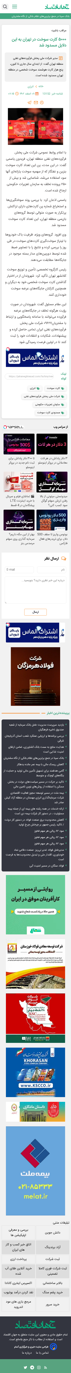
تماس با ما (42, 1352)
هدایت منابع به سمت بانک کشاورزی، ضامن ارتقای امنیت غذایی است (36, 749)
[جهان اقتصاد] (57, 6)
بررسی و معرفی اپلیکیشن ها (18, 1232)
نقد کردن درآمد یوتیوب (18, 1292)
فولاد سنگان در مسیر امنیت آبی (46, 866)
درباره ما (27, 1352)
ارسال (35, 612)
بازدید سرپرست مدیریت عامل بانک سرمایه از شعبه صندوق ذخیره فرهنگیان (36, 727)
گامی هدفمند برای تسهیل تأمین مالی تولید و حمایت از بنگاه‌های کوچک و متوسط (34, 773)
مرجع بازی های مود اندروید (18, 1304)
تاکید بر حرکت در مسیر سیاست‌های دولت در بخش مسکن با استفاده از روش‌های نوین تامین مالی (36, 784)
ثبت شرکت (53, 1259)
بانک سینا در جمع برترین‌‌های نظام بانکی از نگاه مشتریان (40, 16)
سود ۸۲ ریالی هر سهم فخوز (49, 831)
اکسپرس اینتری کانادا (18, 1283)
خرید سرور (52, 1304)
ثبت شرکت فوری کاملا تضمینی (52, 1271)
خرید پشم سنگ (52, 1292)
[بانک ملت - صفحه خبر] (35, 1112)
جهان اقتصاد (10, 1334)
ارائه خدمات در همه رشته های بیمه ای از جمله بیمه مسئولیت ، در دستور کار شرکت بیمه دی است (36, 811)
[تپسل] (8, 349)
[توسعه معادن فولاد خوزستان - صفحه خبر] (35, 964)
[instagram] (39, 1368)
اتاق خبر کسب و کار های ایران (18, 1247)
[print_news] (42, 103)
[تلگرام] (29, 102)
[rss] (46, 1368)
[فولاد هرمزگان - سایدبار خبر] (35, 676)
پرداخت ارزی (18, 1259)
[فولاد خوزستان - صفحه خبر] (35, 1018)
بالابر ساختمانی (52, 1283)
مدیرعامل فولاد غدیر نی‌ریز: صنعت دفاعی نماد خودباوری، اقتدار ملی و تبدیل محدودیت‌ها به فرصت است (35, 855)
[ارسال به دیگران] (36, 103)
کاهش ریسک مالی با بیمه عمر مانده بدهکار (40, 764)
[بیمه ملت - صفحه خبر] (35, 1170)
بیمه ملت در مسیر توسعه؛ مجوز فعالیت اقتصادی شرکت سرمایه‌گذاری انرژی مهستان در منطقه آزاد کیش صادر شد (34, 798)
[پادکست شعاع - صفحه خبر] (35, 904)
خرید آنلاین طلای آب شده (18, 1271)
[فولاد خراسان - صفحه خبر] (35, 1072)
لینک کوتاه (63, 376)
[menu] (15, 7)
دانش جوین (52, 1232)
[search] (5, 7)
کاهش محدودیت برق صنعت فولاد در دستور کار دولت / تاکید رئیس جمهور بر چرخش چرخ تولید (34, 822)
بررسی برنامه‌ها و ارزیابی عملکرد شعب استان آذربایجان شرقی (34, 738)
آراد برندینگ (53, 1247)
